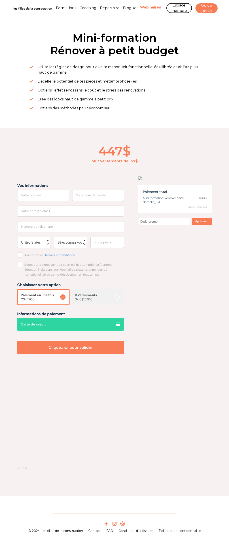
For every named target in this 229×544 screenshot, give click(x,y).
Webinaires (150, 7)
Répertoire (109, 8)
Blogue (129, 8)
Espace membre (179, 8)
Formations (66, 8)
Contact (94, 531)
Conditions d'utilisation (136, 531)
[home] (32, 8)
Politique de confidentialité (180, 531)
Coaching (88, 8)
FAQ (109, 531)
